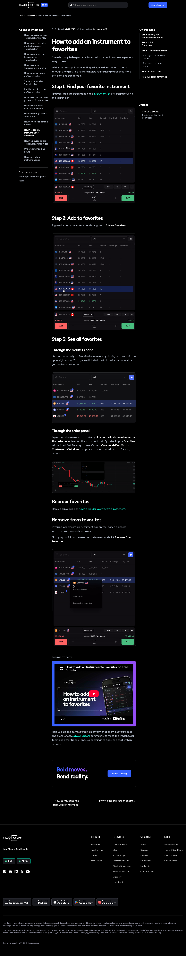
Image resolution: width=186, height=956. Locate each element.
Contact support (29, 172)
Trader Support (120, 855)
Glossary (117, 877)
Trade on (19, 902)
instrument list (102, 93)
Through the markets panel (154, 57)
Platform (95, 844)
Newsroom (145, 860)
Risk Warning (170, 855)
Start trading (157, 5)
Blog (115, 850)
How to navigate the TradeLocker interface (65, 802)
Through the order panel (152, 64)
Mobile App (96, 860)
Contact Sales (147, 871)
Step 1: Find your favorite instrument (152, 36)
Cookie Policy (170, 860)
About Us (145, 844)
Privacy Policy (171, 844)
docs (44, 5)
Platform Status (121, 860)
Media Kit (145, 866)
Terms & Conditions (173, 850)
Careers (144, 850)
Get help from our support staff (32, 178)
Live (10, 861)
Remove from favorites (154, 76)
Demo (25, 861)
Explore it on (109, 902)
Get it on (86, 902)
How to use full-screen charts (116, 800)
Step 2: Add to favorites (149, 44)
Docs (21, 15)
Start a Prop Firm (121, 871)
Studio (94, 855)
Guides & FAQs (120, 844)
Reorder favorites (151, 71)
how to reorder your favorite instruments (103, 509)
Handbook (118, 882)
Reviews (144, 855)
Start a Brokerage (121, 866)
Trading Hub (97, 850)
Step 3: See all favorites (154, 50)
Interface (30, 15)
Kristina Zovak (150, 111)
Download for (43, 902)
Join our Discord (81, 735)
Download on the (63, 902)
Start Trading (119, 773)
